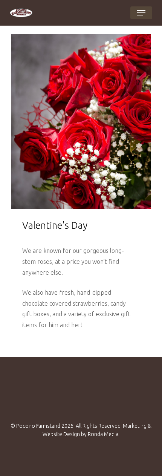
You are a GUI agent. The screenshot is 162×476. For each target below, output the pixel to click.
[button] (141, 13)
